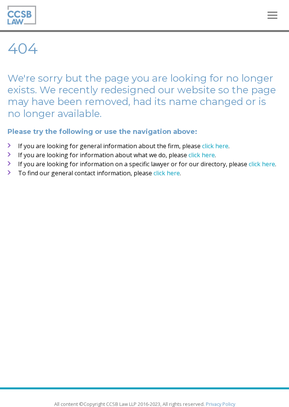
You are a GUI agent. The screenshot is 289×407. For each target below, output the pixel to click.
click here (215, 146)
